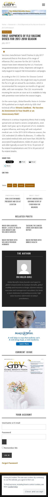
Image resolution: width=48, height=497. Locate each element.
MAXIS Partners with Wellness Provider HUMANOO (9, 242)
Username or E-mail (11, 423)
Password (6, 432)
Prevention (30, 185)
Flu (15, 185)
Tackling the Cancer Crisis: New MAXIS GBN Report (34, 227)
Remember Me (11, 448)
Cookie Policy (13, 487)
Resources (12, 24)
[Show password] (4, 441)
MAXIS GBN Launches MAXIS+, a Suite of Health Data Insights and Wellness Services (11, 228)
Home (4, 24)
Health (21, 185)
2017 (9, 185)
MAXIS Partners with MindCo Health (33, 241)
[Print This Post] (4, 52)
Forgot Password (10, 463)
